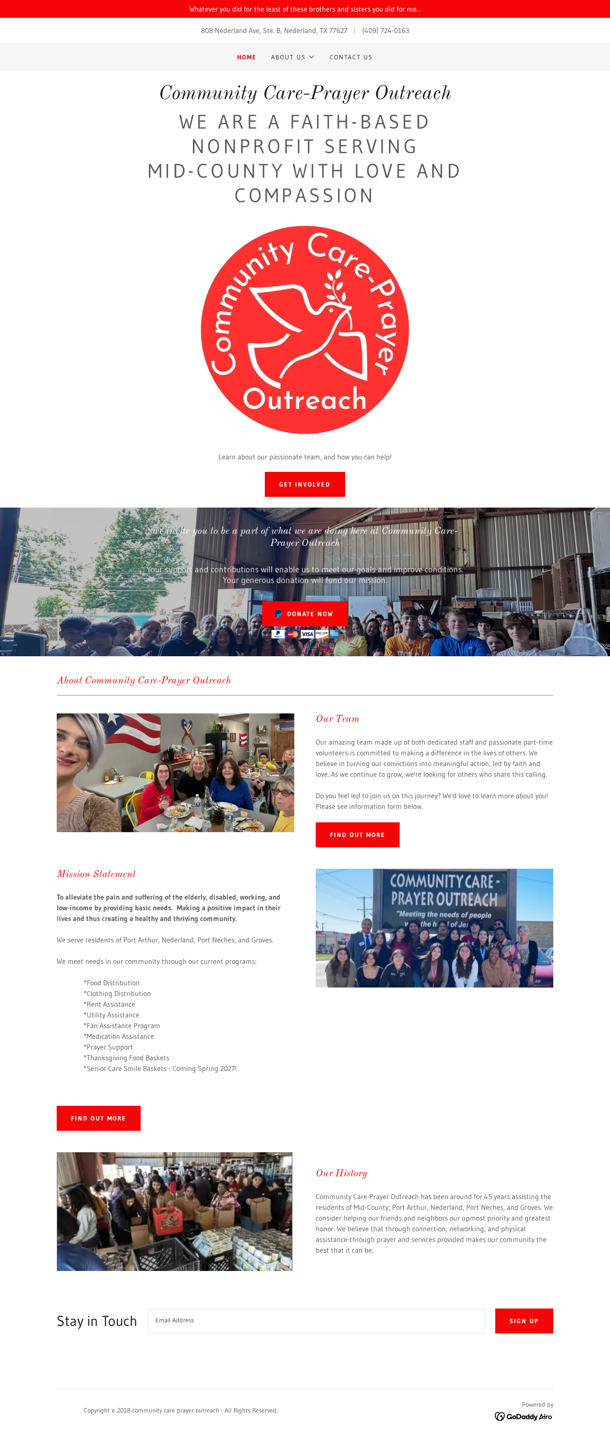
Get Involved (304, 484)
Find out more (357, 835)
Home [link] (247, 57)
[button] (293, 57)
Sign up (524, 1321)
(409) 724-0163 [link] (385, 30)
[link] (305, 96)
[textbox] (316, 1320)
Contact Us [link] (351, 57)
